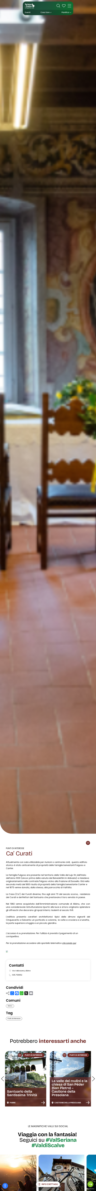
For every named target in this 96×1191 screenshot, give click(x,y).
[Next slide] (93, 1078)
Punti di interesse (15, 848)
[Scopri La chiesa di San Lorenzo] (43, 1102)
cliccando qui (69, 943)
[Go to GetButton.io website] (90, 1188)
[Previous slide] (2, 1078)
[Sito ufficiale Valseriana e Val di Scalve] (30, 5)
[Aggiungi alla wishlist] (88, 843)
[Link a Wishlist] (64, 6)
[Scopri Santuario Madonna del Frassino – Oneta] (87, 1102)
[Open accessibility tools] (5, 1186)
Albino (10, 1006)
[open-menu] (69, 5)
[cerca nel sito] (58, 6)
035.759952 (17, 975)
